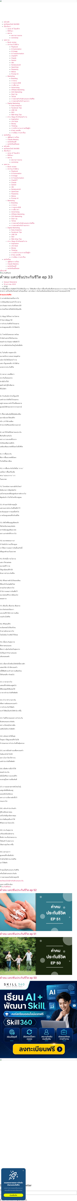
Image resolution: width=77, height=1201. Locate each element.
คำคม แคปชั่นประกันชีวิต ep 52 (18, 890)
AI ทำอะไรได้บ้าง (13, 44)
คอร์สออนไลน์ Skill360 (11, 24)
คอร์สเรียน (7, 135)
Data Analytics (16, 105)
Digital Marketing (14, 103)
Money (13, 124)
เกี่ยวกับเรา (7, 26)
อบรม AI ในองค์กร (14, 29)
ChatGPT (14, 56)
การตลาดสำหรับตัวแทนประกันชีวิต (22, 99)
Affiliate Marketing (17, 90)
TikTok (13, 96)
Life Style (14, 121)
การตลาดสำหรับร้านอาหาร (20, 101)
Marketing (11, 76)
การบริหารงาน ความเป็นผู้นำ (20, 128)
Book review (12, 42)
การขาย (14, 81)
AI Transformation (17, 53)
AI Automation (16, 49)
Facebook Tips (16, 108)
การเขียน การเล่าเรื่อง (18, 133)
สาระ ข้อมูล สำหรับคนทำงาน (17, 117)
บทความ (6, 40)
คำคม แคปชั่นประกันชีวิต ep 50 (18, 977)
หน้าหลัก (7, 22)
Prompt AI (14, 74)
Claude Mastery (13, 139)
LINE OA (14, 110)
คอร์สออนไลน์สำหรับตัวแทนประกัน (11, 881)
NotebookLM (16, 65)
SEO (12, 112)
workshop (14, 38)
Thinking (14, 126)
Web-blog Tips (16, 115)
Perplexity (14, 69)
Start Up (14, 94)
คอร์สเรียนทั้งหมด (13, 144)
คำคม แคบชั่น (16, 130)
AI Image (14, 51)
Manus (13, 72)
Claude (13, 58)
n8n (12, 63)
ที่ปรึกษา (10, 31)
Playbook (14, 47)
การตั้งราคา (15, 85)
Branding (14, 78)
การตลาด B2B (16, 83)
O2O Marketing (16, 92)
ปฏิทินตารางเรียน (13, 137)
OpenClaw (15, 67)
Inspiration (15, 119)
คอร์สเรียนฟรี (12, 142)
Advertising (15, 87)
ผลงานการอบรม (16, 35)
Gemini (13, 60)
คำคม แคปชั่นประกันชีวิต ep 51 (18, 933)
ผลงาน (10, 33)
